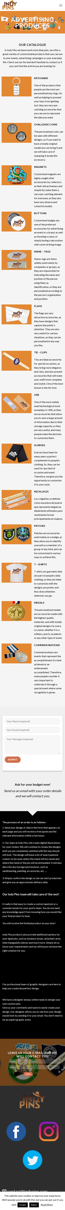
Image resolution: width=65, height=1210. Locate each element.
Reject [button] (34, 1205)
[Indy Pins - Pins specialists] (23, 5)
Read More (47, 1204)
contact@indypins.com (27, 1191)
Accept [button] (22, 1205)
